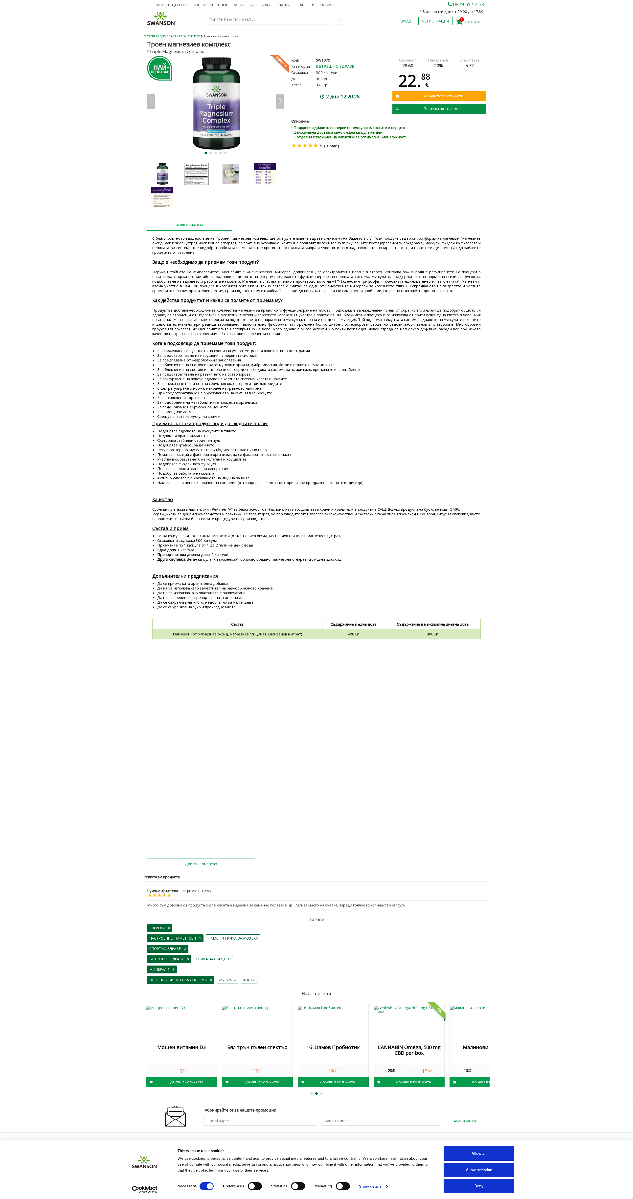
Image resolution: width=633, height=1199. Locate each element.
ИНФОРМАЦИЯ (189, 224)
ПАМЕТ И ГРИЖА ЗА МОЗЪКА (233, 938)
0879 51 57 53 (468, 4)
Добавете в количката (443, 95)
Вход (406, 21)
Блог (223, 4)
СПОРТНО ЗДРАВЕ (165, 948)
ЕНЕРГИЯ (157, 928)
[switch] (255, 1186)
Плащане (285, 4)
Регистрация (435, 21)
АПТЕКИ (307, 4)
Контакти (203, 4)
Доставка (261, 4)
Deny (479, 1186)
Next (280, 101)
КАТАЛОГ (327, 4)
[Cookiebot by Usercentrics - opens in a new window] (144, 1189)
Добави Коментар (201, 863)
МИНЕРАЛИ (159, 969)
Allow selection (479, 1170)
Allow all (479, 1153)
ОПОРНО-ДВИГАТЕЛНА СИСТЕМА (178, 979)
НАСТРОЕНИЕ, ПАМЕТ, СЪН (173, 938)
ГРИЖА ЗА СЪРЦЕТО (186, 36)
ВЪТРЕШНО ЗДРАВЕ (156, 36)
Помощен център (169, 4)
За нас (239, 4)
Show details (370, 1186)
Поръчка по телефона (443, 108)
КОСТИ (249, 979)
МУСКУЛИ (227, 979)
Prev (151, 101)
